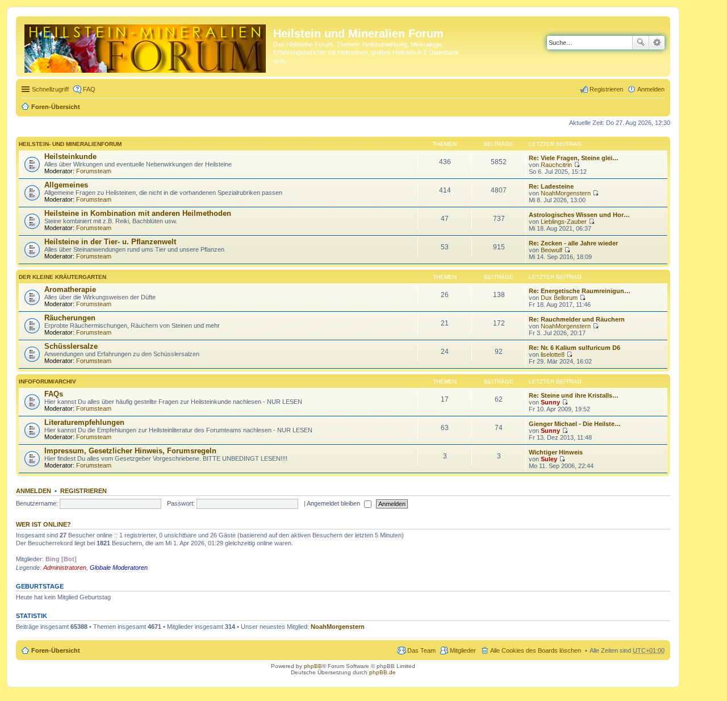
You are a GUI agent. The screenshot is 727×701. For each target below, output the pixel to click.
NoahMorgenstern (566, 193)
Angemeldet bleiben (334, 503)
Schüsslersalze (71, 346)
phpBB (313, 666)
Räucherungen (69, 318)
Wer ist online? (43, 524)
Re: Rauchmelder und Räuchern (577, 319)
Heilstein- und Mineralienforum (70, 144)
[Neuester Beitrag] (577, 164)
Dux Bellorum (559, 297)
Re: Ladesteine (551, 186)
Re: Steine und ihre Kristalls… (574, 395)
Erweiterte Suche (657, 42)
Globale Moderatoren (119, 567)
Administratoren (64, 567)
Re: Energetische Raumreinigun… (579, 290)
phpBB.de (382, 672)
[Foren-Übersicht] (146, 46)
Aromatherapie (70, 289)
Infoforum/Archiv (47, 381)
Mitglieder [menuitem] (463, 650)
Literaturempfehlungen (84, 422)
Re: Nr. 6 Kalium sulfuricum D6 (574, 347)
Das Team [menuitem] (421, 650)
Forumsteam (93, 171)
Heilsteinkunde (70, 156)
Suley (549, 459)
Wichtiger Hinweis (556, 452)
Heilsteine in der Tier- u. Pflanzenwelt (110, 241)
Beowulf (551, 250)
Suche (640, 42)
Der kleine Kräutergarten (62, 277)
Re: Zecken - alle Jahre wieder (573, 243)
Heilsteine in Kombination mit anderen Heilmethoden (137, 213)
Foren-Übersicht (55, 106)
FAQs (53, 394)
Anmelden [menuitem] (651, 89)
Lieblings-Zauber (564, 221)
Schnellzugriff (50, 89)
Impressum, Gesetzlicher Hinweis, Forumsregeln (130, 451)
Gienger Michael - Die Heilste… (575, 423)
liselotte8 (553, 354)
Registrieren (83, 490)
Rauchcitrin (556, 164)
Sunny (550, 402)
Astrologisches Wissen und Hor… (579, 214)
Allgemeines (66, 185)
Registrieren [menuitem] (606, 89)
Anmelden (33, 490)
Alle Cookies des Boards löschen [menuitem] (535, 650)
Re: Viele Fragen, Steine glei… (574, 158)
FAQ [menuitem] (89, 89)
